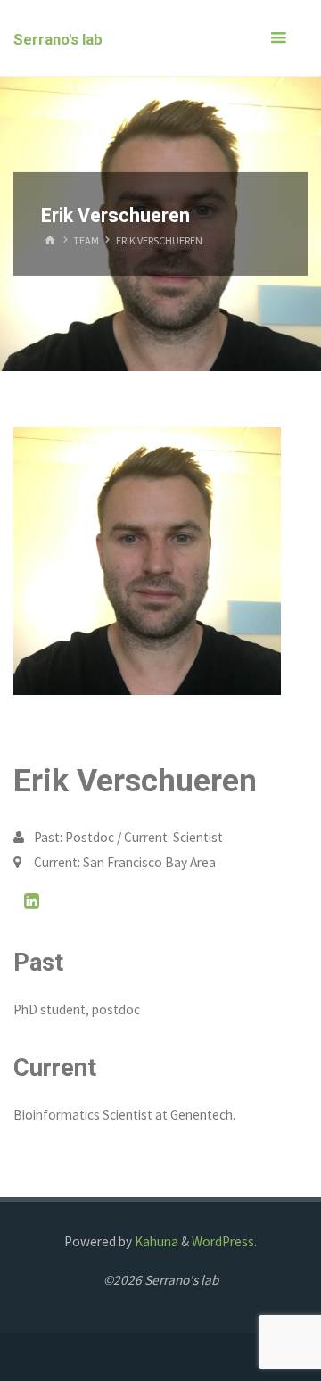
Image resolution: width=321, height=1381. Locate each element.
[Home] (50, 240)
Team (86, 240)
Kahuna (155, 1241)
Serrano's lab (58, 39)
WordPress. (224, 1241)
